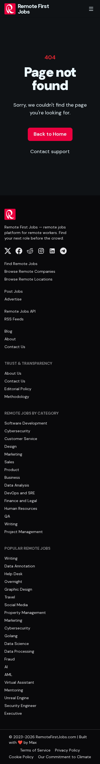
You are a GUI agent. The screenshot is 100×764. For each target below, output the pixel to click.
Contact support (50, 151)
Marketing (13, 454)
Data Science (16, 643)
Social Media (16, 604)
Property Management (25, 612)
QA (7, 516)
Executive (13, 713)
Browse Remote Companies (29, 271)
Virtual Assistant (19, 682)
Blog (8, 331)
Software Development (25, 423)
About (10, 338)
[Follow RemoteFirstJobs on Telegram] (63, 251)
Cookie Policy (21, 756)
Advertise (13, 299)
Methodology (16, 396)
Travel (9, 597)
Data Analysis (16, 485)
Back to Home (50, 134)
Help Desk (13, 573)
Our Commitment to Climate (64, 756)
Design (10, 446)
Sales (9, 461)
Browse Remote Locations (28, 279)
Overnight (13, 581)
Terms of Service (35, 750)
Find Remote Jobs (21, 263)
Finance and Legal (20, 500)
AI (6, 666)
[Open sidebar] (91, 8)
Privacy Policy (67, 750)
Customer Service (20, 438)
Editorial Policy (17, 388)
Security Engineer (20, 705)
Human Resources (20, 508)
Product (11, 469)
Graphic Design (18, 589)
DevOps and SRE (19, 492)
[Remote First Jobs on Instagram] (41, 251)
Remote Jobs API (20, 311)
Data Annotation (19, 566)
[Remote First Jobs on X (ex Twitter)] (7, 251)
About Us (12, 373)
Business (12, 477)
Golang (11, 635)
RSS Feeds (14, 319)
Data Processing (19, 651)
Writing (11, 523)
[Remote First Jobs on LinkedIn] (52, 251)
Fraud (9, 659)
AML (8, 674)
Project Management (23, 531)
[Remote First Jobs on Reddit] (30, 251)
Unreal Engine (16, 697)
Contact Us (14, 346)
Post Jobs (13, 291)
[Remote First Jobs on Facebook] (19, 251)
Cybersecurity (17, 430)
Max (33, 742)
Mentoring (13, 690)
